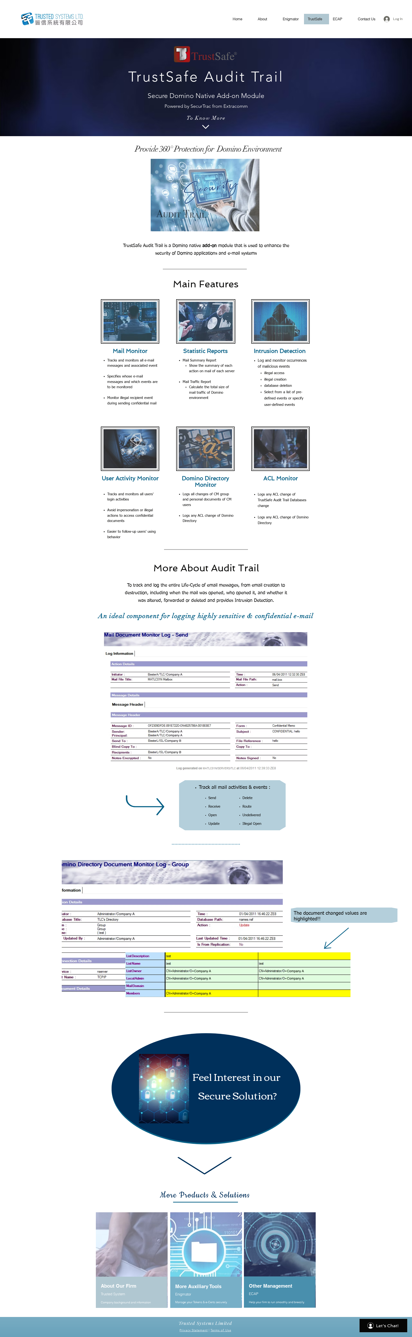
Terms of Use (221, 1330)
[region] (206, 1088)
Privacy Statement (194, 1330)
